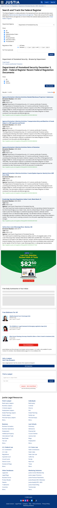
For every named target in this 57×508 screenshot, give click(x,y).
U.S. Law (7, 6)
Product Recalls (6, 480)
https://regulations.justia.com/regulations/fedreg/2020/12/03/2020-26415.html (19, 220)
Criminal (30, 405)
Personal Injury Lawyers (9, 417)
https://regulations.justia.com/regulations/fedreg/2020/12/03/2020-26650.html (19, 115)
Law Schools (32, 424)
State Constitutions (33, 449)
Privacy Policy (46, 503)
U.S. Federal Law (7, 447)
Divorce (30, 408)
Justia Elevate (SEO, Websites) (36, 480)
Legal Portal (18, 503)
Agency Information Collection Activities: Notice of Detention (20, 147)
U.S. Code (4, 452)
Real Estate (5, 438)
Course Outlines (32, 433)
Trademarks (5, 485)
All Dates (22, 45)
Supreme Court (6, 457)
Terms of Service (36, 503)
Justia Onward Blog (33, 485)
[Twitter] (34, 500)
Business (5, 424)
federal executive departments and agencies (21, 15)
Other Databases (7, 470)
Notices (8, 36)
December (41, 6)
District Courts (6, 461)
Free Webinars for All (10, 312)
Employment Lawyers (8, 410)
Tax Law (4, 441)
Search (51, 54)
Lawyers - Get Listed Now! (28, 386)
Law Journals (32, 436)
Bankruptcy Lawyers (8, 403)
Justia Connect (10, 503)
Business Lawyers (7, 405)
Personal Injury (32, 417)
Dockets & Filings (7, 464)
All (6, 31)
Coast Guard (5, 62)
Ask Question (28, 366)
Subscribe (50, 92)
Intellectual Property (8, 433)
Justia (2, 6)
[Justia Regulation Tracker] (12, 2)
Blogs (30, 438)
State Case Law (32, 454)
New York (31, 461)
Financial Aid (31, 431)
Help (30, 503)
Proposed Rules (10, 38)
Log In (46, 2)
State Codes (31, 452)
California (31, 457)
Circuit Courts (6, 459)
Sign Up (53, 2)
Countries (5, 487)
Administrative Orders (12, 34)
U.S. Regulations (14, 6)
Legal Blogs (5, 475)
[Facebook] (25, 500)
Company (25, 503)
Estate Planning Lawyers (9, 413)
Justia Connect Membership (36, 473)
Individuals (32, 401)
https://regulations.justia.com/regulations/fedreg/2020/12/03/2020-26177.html (19, 245)
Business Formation (7, 426)
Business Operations (8, 429)
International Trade (7, 436)
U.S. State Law (33, 447)
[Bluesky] (32, 500)
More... (4, 420)
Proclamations (10, 41)
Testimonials (32, 487)
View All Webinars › (28, 345)
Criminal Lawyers (7, 408)
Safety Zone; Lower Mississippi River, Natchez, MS (17, 227)
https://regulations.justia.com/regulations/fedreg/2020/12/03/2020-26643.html (19, 167)
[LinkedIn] (21, 500)
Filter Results (49, 86)
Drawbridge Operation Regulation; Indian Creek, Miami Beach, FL (21, 199)
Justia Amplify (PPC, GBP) (35, 482)
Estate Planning (32, 413)
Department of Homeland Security (27, 6)
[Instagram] (27, 500)
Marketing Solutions (35, 470)
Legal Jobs (5, 473)
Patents (4, 482)
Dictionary (31, 426)
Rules (7, 32)
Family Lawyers (6, 415)
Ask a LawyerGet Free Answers (8, 359)
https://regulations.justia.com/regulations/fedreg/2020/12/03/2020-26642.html (19, 193)
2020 (37, 6)
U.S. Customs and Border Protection (12, 64)
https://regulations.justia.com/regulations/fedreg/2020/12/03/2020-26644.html (19, 141)
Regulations (5, 454)
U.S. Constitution (7, 449)
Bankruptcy (31, 403)
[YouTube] (23, 500)
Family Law (31, 415)
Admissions (31, 429)
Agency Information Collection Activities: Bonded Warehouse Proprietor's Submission (27, 97)
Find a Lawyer (7, 374)
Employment (5, 431)
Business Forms (6, 477)
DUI (29, 410)
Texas (30, 464)
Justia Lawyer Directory (34, 475)
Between (22, 47)
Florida (30, 459)
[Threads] (30, 500)
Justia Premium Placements (36, 477)
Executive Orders (10, 39)
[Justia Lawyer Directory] (36, 500)
